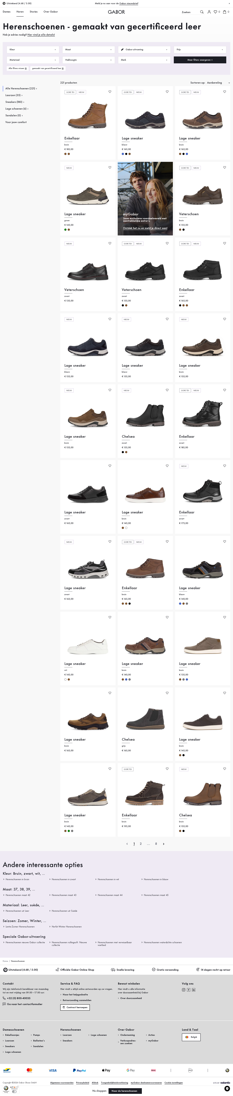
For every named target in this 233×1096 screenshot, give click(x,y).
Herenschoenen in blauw (156, 879)
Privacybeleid (82, 1083)
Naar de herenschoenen (125, 1091)
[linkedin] (193, 989)
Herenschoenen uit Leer (17, 911)
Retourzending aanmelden (77, 1000)
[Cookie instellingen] (227, 1088)
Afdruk (95, 1083)
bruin (65, 154)
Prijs (179, 50)
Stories (33, 12)
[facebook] (188, 989)
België (193, 1037)
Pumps (36, 1035)
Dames (6, 12)
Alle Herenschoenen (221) (20, 88)
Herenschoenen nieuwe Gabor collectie (25, 942)
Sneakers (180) (13, 102)
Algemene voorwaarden (61, 1083)
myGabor (153, 1041)
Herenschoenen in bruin (17, 879)
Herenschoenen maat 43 (64, 895)
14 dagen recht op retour (215, 970)
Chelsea (128, 436)
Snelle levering (125, 970)
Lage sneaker (132, 138)
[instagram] (183, 989)
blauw (123, 154)
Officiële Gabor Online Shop (77, 970)
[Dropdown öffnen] (12, 12)
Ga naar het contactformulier (25, 1004)
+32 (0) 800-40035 (18, 998)
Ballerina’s (39, 1041)
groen (65, 230)
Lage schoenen (13, 1052)
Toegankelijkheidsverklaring (114, 1083)
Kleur (12, 50)
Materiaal (15, 60)
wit (126, 528)
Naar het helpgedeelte (75, 995)
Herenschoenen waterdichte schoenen (163, 942)
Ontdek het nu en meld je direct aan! (145, 228)
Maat (68, 50)
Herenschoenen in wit (108, 879)
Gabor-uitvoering (134, 50)
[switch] (14, 1091)
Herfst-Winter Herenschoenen (67, 927)
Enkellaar (72, 138)
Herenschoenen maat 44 (110, 895)
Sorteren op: (197, 83)
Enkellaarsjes (12, 1035)
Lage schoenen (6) (15, 109)
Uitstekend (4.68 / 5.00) (23, 970)
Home (5, 961)
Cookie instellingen (174, 1083)
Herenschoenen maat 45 (156, 895)
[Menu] (18, 1086)
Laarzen (9, 1041)
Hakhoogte (71, 60)
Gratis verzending (168, 970)
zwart (126, 154)
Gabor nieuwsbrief (128, 3)
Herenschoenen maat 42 (18, 895)
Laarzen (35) (12, 95)
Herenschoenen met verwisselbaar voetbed (115, 943)
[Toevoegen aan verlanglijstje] (110, 91)
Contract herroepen (76, 1008)
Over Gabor (51, 12)
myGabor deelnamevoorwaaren (146, 1083)
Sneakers (10, 1046)
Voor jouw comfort (16, 122)
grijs (187, 604)
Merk (123, 60)
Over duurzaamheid (131, 998)
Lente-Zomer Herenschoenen (20, 927)
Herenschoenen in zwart (64, 879)
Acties (151, 1035)
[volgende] (164, 844)
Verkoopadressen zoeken (128, 1042)
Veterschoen (189, 214)
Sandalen (38, 1046)
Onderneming (127, 1035)
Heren (20, 12)
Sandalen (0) (13, 115)
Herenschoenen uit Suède (64, 911)
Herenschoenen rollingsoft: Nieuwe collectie (69, 943)
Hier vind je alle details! (41, 35)
